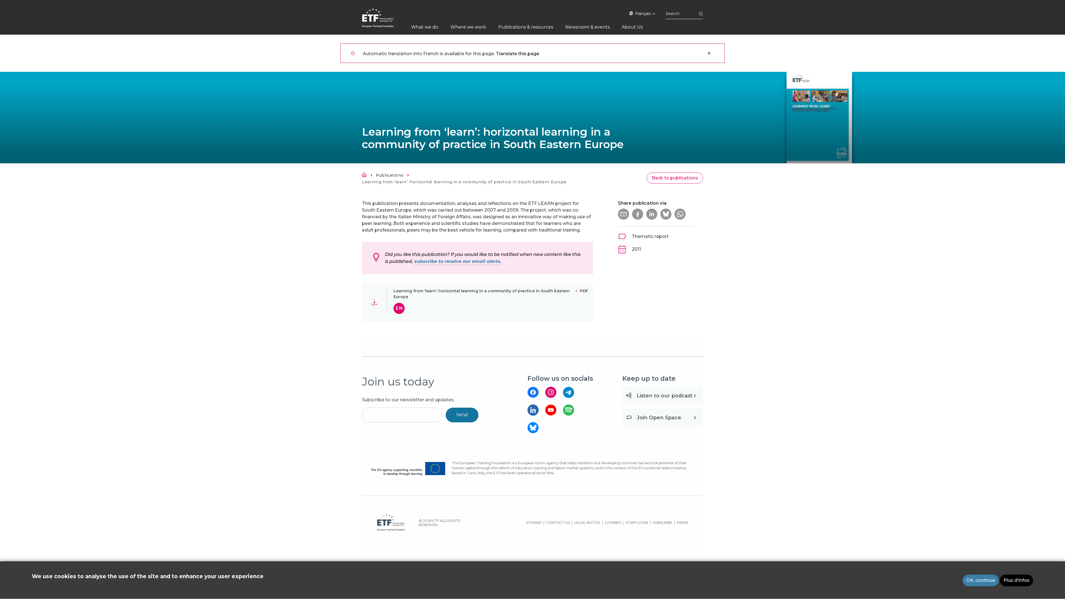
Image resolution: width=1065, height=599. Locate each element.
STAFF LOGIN (636, 523)
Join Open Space (659, 418)
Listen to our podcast (665, 396)
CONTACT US (558, 523)
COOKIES (613, 523)
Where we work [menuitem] (468, 27)
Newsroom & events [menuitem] (587, 27)
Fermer (709, 53)
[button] (623, 214)
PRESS (682, 523)
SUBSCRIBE (662, 523)
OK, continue (980, 580)
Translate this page (517, 53)
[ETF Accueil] (383, 21)
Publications (389, 175)
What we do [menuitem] (424, 27)
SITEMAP (534, 523)
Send (462, 414)
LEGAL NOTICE (587, 523)
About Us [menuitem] (632, 27)
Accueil (366, 175)
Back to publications (675, 178)
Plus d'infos (1016, 580)
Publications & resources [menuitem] (525, 27)
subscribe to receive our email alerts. (457, 261)
